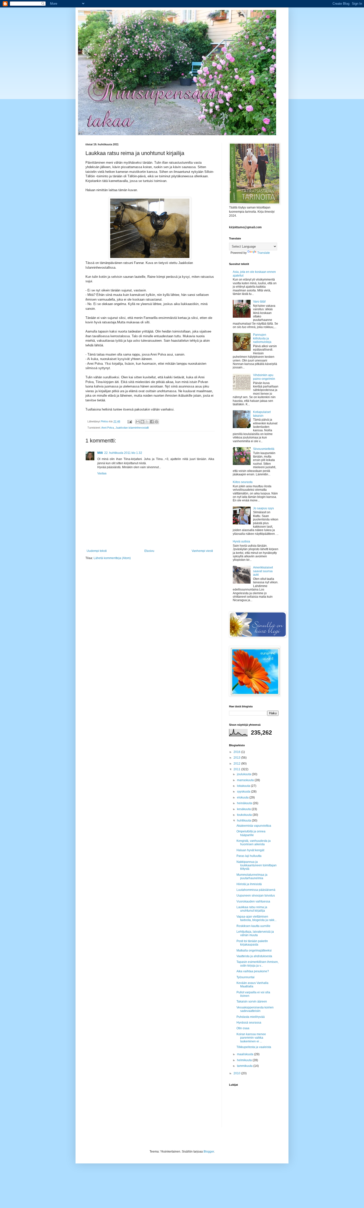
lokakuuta (244, 786)
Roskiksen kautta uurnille (253, 926)
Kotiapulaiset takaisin (262, 413)
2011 (237, 769)
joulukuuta (244, 774)
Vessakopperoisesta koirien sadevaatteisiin (255, 1009)
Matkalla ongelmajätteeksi (254, 950)
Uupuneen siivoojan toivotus (255, 895)
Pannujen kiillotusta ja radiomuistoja (262, 338)
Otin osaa (242, 1028)
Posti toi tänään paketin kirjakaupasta (252, 942)
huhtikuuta (244, 820)
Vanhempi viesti (202, 551)
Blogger (209, 1151)
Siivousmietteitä (263, 449)
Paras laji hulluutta (248, 856)
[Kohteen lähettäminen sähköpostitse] (137, 421)
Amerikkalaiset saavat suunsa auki (263, 571)
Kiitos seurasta (243, 482)
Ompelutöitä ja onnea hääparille (250, 833)
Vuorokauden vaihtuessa (253, 901)
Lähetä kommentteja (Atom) (112, 558)
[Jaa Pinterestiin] (156, 421)
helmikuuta (245, 1060)
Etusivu (149, 551)
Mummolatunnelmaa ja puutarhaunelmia (251, 876)
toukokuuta (245, 815)
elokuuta (243, 797)
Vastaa (101, 473)
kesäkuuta (244, 809)
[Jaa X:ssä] (147, 421)
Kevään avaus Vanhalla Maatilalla (252, 984)
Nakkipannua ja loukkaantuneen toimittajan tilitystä (256, 865)
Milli (100, 453)
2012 (237, 763)
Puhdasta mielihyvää (250, 1017)
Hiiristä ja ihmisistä (249, 884)
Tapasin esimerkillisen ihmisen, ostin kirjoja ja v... (257, 963)
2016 (237, 752)
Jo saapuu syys (263, 508)
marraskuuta (246, 780)
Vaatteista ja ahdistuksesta (254, 956)
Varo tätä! (259, 301)
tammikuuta (245, 1066)
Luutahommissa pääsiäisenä (255, 890)
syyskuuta (244, 791)
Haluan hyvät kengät (250, 850)
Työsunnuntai (245, 977)
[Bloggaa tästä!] (142, 421)
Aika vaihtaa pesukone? (252, 971)
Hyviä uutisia (241, 541)
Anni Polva (107, 427)
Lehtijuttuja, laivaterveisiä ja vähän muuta (255, 933)
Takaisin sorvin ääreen (251, 1001)
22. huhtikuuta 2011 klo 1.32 (123, 453)
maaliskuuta (245, 1054)
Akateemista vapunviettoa (253, 825)
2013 (237, 757)
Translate (263, 253)
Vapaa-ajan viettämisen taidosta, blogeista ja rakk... (256, 918)
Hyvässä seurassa (248, 1022)
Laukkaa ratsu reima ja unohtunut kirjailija (251, 908)
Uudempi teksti (97, 551)
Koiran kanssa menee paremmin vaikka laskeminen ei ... (251, 1037)
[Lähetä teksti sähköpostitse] (129, 421)
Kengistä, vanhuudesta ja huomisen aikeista (253, 842)
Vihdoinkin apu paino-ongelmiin (264, 376)
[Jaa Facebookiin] (151, 421)
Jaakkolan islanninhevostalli (132, 427)
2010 (237, 1073)
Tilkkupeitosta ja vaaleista (253, 1047)
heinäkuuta (245, 803)
